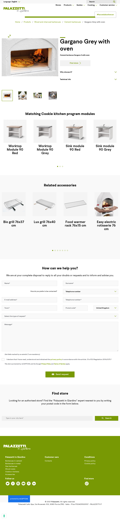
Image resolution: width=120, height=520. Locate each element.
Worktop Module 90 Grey (45, 150)
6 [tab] (65, 250)
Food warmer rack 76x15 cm (75, 224)
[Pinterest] (28, 483)
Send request (62, 374)
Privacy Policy (46, 364)
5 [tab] (62, 250)
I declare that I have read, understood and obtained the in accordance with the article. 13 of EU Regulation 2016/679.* (59, 359)
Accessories (10, 474)
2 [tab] (60, 166)
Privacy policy (89, 461)
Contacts (48, 461)
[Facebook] (13, 483)
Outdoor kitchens (12, 472)
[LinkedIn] (34, 483)
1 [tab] (57, 166)
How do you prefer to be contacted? (43, 291)
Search (108, 418)
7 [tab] (67, 250)
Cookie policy (89, 464)
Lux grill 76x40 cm (44, 224)
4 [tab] (60, 250)
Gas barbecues (11, 466)
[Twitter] (7, 483)
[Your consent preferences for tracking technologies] (4, 516)
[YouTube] (23, 483)
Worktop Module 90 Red (15, 150)
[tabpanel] (15, 137)
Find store (74, 63)
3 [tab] (62, 166)
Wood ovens (10, 469)
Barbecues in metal (13, 464)
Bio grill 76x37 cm (13, 224)
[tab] (89, 72)
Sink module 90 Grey (105, 148)
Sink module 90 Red (75, 148)
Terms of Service (59, 364)
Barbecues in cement (13, 461)
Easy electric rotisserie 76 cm (106, 226)
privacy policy (56, 359)
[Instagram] (18, 483)
